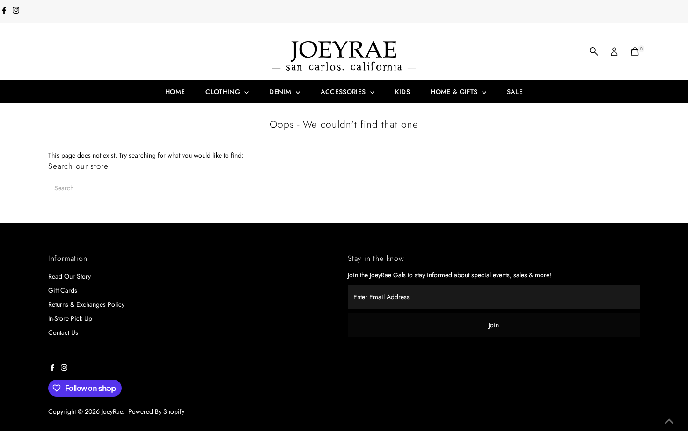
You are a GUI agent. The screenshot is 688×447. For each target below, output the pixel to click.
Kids (402, 91)
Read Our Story (69, 276)
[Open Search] (594, 51)
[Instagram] (16, 11)
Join (494, 325)
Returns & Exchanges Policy (86, 304)
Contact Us (63, 332)
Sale (515, 91)
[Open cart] (635, 51)
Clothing (223, 91)
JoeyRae (112, 411)
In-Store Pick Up (70, 318)
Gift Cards (62, 290)
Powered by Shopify (156, 411)
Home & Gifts (455, 91)
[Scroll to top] (669, 421)
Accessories (344, 91)
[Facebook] (4, 11)
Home (175, 91)
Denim (281, 91)
